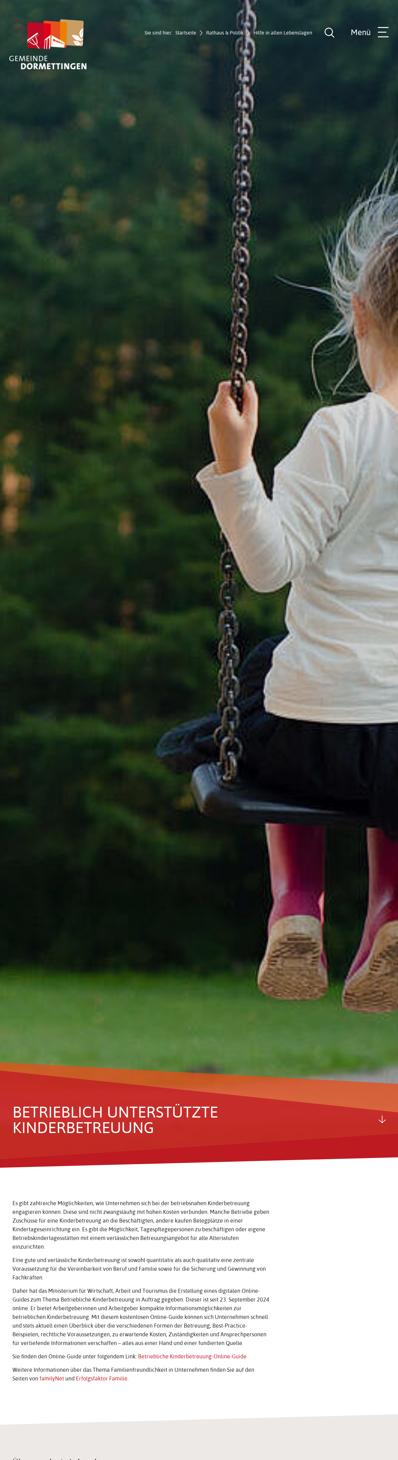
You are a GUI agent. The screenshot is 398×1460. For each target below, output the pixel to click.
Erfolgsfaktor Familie (101, 1378)
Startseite (185, 33)
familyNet (51, 1378)
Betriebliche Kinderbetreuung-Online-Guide (192, 1356)
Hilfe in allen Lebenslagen (282, 33)
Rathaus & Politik (224, 33)
